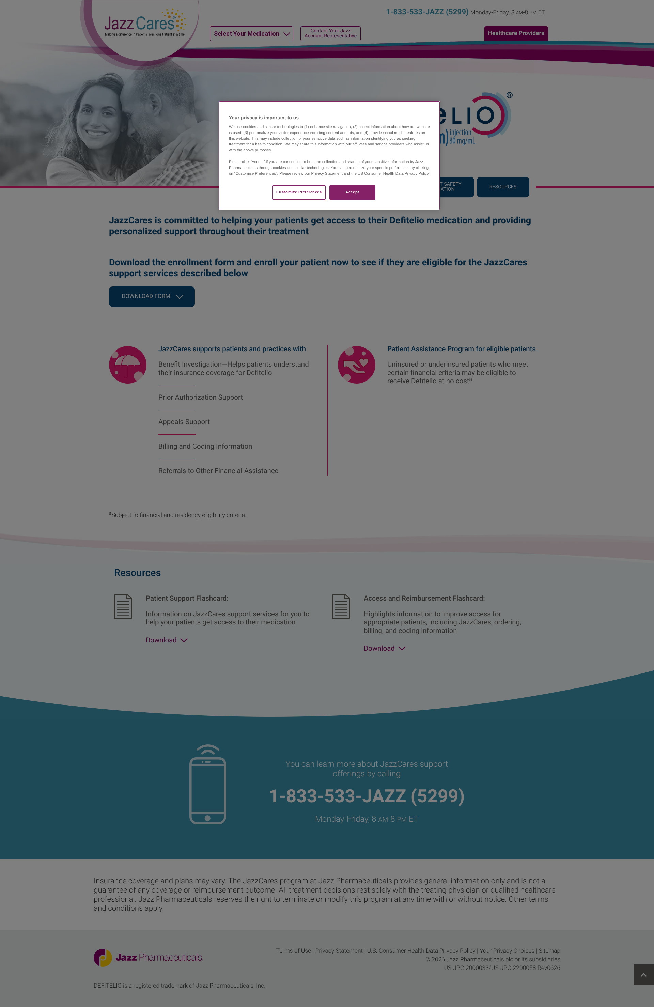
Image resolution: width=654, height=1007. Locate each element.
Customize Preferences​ (299, 192)
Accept (352, 192)
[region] (329, 155)
